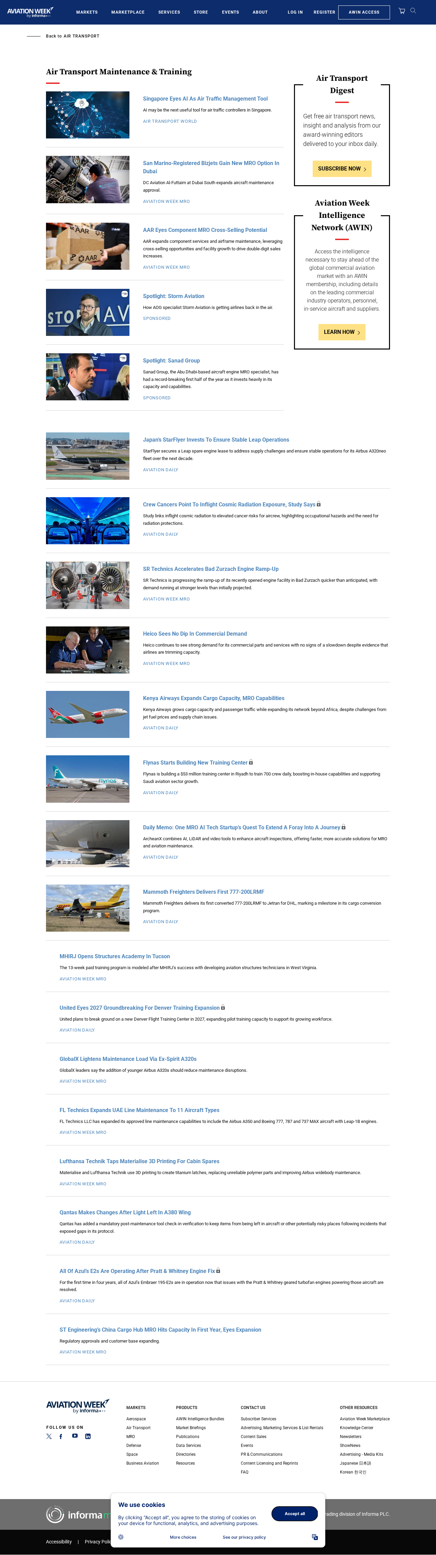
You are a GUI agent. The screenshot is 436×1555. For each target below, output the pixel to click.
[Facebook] (62, 1437)
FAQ (244, 1472)
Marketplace (128, 12)
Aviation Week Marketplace (365, 1419)
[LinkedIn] (88, 1437)
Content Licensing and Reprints (269, 1463)
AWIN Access (364, 12)
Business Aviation (142, 1463)
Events (230, 12)
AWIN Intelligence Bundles (200, 1419)
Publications (187, 1436)
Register (325, 12)
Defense (133, 1445)
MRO (130, 1436)
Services (169, 12)
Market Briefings (191, 1427)
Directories (186, 1454)
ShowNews (350, 1445)
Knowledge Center (356, 1427)
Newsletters (350, 1436)
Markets (87, 12)
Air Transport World (170, 121)
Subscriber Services (258, 1419)
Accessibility (59, 1542)
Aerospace (136, 1419)
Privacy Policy (99, 1542)
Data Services (188, 1445)
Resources (185, 1463)
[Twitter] (49, 1437)
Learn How (339, 332)
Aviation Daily (160, 469)
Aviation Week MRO (166, 201)
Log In (295, 12)
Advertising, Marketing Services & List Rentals (282, 1427)
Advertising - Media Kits (361, 1454)
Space (132, 1454)
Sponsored (157, 318)
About (260, 12)
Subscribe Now (339, 168)
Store (201, 12)
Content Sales (253, 1436)
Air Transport (81, 36)
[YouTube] (75, 1437)
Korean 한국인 (353, 1472)
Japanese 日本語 (355, 1463)
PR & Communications (261, 1454)
